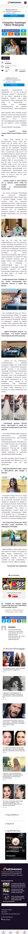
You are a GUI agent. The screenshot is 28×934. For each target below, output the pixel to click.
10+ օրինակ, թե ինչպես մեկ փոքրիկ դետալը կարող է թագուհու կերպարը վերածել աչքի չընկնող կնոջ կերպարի (14, 749)
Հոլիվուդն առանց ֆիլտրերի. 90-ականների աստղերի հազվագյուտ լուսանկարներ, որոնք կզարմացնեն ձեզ (13, 695)
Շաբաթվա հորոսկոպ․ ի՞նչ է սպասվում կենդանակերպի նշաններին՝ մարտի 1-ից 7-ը (18, 885)
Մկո (17, 612)
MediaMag (11, 627)
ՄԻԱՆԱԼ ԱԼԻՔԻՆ (14, 15)
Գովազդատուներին (6, 909)
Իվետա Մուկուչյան (18, 610)
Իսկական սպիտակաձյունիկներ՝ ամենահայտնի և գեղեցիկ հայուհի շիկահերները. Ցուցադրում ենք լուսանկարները (13, 776)
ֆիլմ (21, 612)
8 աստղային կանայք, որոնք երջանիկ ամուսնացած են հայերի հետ (14, 669)
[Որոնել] (24, 904)
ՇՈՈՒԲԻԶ (5, 58)
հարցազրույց (9, 612)
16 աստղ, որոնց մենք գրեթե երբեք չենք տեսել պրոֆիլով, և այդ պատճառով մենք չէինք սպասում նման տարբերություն (13, 803)
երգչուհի (8, 610)
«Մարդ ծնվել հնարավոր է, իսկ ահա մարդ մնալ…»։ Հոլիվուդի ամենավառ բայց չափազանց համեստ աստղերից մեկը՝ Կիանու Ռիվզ (13, 722)
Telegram (18, 603)
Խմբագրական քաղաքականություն (10, 914)
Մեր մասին (4, 912)
